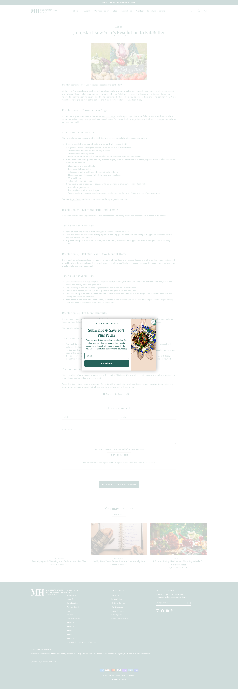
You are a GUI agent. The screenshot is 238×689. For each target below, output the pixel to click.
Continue (106, 363)
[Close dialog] (153, 322)
